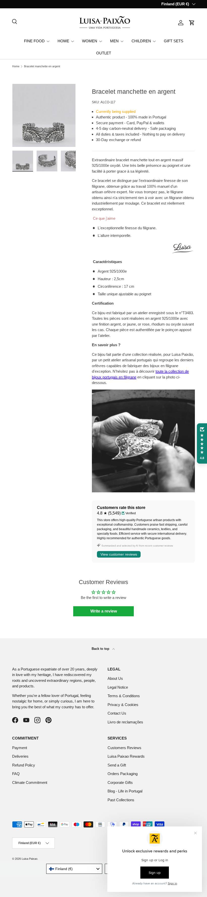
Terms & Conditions (124, 696)
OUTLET (103, 53)
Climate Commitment (29, 782)
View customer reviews (118, 554)
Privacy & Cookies (123, 704)
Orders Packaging (123, 774)
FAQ (16, 774)
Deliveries (20, 756)
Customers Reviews (124, 748)
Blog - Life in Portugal (125, 791)
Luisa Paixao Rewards (126, 756)
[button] (191, 22)
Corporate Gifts (120, 782)
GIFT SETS (173, 41)
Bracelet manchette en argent (42, 66)
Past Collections (121, 800)
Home (15, 66)
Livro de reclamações (125, 722)
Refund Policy (23, 765)
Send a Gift (117, 765)
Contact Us (117, 713)
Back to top (101, 649)
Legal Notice (118, 687)
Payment (19, 748)
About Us (115, 678)
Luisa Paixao (29, 858)
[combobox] (74, 869)
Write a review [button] (103, 611)
